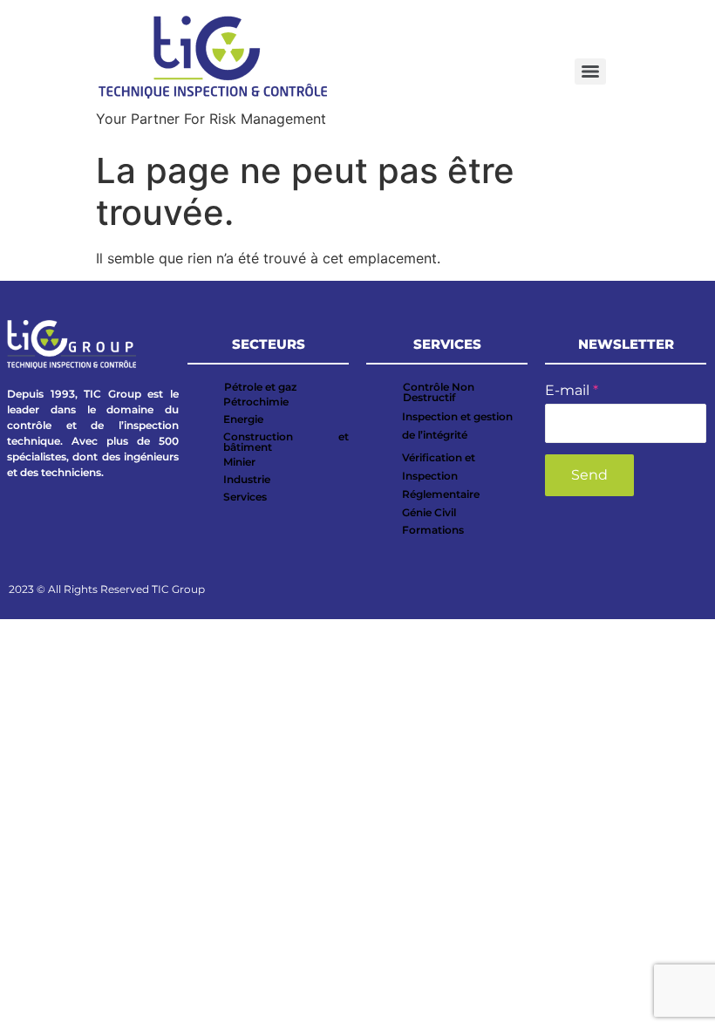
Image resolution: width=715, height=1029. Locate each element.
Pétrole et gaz (260, 386)
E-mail (571, 390)
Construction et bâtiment (286, 441)
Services (245, 496)
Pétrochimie (256, 401)
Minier (239, 461)
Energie (243, 419)
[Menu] (590, 71)
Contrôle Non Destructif (438, 392)
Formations (433, 529)
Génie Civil (429, 512)
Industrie (246, 479)
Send (589, 475)
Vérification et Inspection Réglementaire (441, 476)
